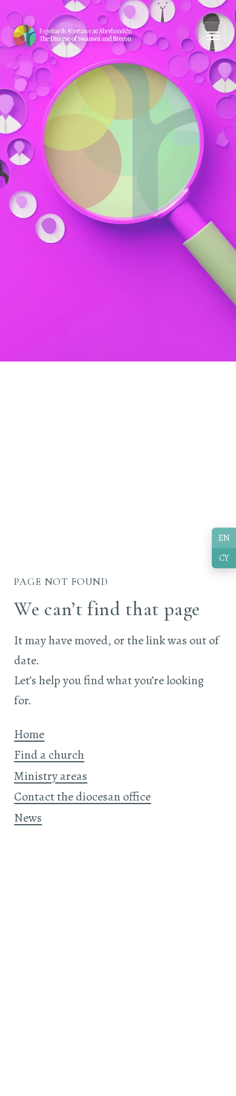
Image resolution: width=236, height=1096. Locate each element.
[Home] (73, 35)
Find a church (49, 755)
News (28, 818)
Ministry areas (50, 776)
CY (224, 558)
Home (29, 734)
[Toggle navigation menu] (212, 35)
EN (224, 538)
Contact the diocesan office (82, 796)
